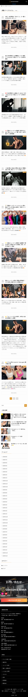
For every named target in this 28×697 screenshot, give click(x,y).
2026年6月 (5, 462)
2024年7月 (5, 531)
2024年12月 (5, 516)
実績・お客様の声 (6, 668)
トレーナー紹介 (6, 665)
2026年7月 (5, 459)
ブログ (4, 568)
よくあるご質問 (6, 671)
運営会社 (5, 683)
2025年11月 (5, 483)
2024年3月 (5, 543)
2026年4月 (5, 468)
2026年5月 (5, 465)
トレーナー (5, 565)
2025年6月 (5, 498)
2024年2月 (5, 546)
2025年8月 (5, 492)
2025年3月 (5, 507)
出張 (4, 677)
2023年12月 (5, 552)
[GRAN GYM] (14, 1)
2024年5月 (5, 537)
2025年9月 (5, 489)
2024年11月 (5, 519)
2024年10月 (5, 522)
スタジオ (5, 674)
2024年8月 (5, 528)
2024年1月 (5, 549)
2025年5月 (5, 501)
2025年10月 (5, 486)
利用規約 (5, 680)
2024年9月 (5, 525)
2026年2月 (5, 474)
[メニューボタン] (26, 1)
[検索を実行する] (25, 405)
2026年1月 (5, 477)
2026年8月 (5, 456)
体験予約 (5, 662)
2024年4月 (5, 540)
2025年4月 (5, 504)
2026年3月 (5, 471)
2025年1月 (5, 513)
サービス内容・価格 (7, 659)
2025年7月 (5, 495)
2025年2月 (5, 510)
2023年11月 (5, 555)
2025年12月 (5, 480)
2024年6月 (5, 534)
